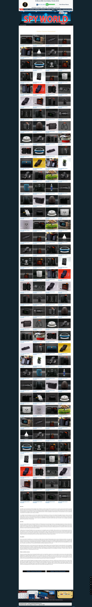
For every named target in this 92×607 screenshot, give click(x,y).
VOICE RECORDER (53, 9)
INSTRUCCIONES (70, 9)
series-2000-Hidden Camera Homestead (37, 45)
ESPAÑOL (60, 9)
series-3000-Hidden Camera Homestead (50, 45)
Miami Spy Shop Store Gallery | (44, 599)
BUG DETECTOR (43, 9)
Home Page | (31, 599)
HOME (21, 9)
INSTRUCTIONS (65, 9)
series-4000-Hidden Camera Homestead (62, 45)
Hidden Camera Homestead (34, 571)
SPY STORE (26, 9)
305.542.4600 (41, 4)
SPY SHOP (48, 9)
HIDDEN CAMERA (37, 9)
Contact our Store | (52, 599)
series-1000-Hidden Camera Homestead (24, 45)
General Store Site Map (59, 599)
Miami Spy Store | (36, 599)
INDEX (18, 606)
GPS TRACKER (32, 9)
